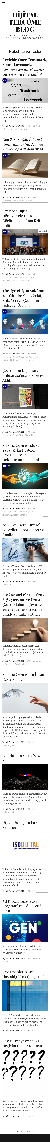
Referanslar (34, 357)
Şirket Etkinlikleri (21, 277)
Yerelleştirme (21, 664)
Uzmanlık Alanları (21, 280)
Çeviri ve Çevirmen (20, 129)
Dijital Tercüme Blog (25, 21)
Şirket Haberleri (27, 360)
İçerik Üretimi (25, 200)
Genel (15, 200)
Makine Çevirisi (19, 515)
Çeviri (32, 126)
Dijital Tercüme (9, 126)
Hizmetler (23, 357)
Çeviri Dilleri (35, 958)
